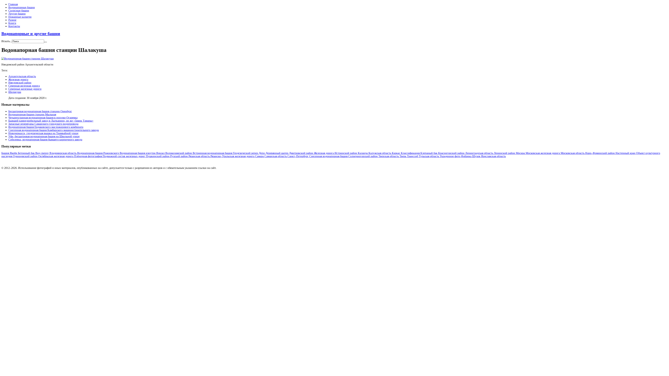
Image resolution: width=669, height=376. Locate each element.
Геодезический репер (246, 153)
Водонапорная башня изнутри (138, 153)
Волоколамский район (179, 153)
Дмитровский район (301, 153)
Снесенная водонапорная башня (328, 156)
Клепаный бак (429, 153)
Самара (259, 156)
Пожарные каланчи (20, 16)
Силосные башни (18, 10)
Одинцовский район (25, 156)
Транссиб (413, 156)
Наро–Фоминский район (600, 153)
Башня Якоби (9, 153)
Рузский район (179, 156)
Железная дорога (18, 79)
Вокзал (160, 153)
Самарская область (275, 156)
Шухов (476, 156)
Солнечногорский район (363, 156)
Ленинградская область (479, 153)
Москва (521, 153)
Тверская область (388, 156)
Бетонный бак (26, 153)
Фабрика (466, 156)
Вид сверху (42, 153)
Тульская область (429, 156)
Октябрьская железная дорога (56, 156)
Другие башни (17, 13)
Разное (12, 19)
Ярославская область (493, 156)
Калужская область (380, 153)
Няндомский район (19, 82)
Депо (262, 153)
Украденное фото (450, 156)
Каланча (363, 153)
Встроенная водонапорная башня (213, 153)
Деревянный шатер (277, 153)
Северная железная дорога (24, 85)
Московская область (573, 153)
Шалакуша (14, 92)
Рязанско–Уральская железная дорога (232, 156)
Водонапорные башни (21, 7)
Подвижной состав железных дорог (124, 156)
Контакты (14, 26)
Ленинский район (505, 153)
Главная (13, 4)
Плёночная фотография (88, 156)
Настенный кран (626, 153)
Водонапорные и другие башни (30, 33)
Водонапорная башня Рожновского (98, 153)
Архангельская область (22, 76)
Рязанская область (199, 156)
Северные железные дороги (24, 88)
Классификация (410, 153)
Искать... (6, 41)
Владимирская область (63, 153)
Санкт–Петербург (298, 156)
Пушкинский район (158, 156)
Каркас (396, 153)
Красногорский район (451, 153)
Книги (12, 23)
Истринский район (346, 153)
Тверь (403, 156)
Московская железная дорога (543, 153)
